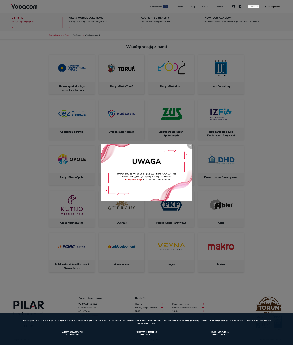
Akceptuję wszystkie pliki (72, 333)
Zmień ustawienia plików (220, 333)
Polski (252, 6)
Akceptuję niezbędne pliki (146, 333)
